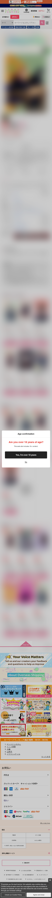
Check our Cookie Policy (13, 895)
